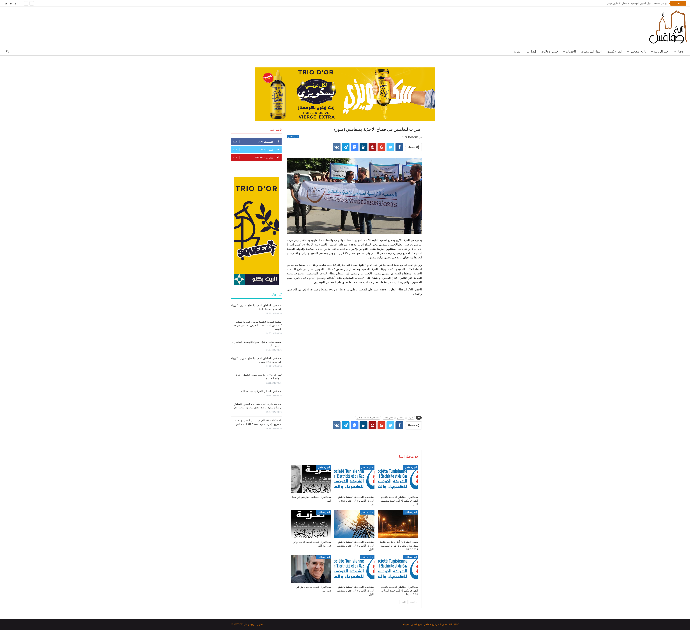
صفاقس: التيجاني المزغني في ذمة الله (261, 391)
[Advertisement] (354, 436)
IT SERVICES (237, 624)
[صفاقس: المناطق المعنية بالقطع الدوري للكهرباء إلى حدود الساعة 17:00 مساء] (398, 569)
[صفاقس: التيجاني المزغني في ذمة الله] (311, 479)
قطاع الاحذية (388, 418)
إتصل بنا (531, 51)
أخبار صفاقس (293, 137)
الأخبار (680, 51)
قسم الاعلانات (549, 51)
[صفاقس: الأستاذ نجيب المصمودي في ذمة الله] (311, 524)
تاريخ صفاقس (638, 51)
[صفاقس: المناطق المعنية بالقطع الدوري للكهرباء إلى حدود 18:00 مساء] (354, 479)
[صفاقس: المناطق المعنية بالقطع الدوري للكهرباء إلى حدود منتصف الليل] (398, 479)
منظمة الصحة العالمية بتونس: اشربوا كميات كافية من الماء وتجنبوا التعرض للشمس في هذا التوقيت (257, 325)
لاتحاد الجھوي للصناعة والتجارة (368, 418)
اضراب (410, 418)
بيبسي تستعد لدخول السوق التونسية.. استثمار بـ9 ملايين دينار (637, 3)
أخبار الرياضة (661, 51)
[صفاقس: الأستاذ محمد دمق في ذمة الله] (311, 569)
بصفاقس (400, 418)
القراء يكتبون (614, 51)
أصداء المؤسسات (591, 51)
